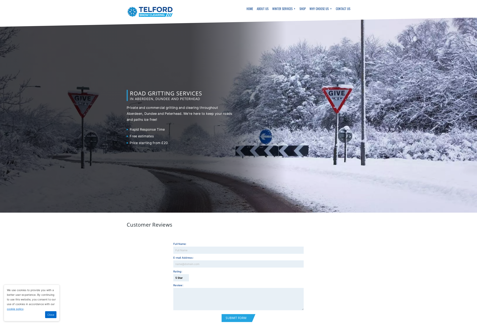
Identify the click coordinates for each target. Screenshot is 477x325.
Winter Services (282, 9)
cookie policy (15, 308)
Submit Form (236, 318)
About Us (262, 9)
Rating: (177, 271)
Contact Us (343, 9)
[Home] (150, 12)
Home (250, 9)
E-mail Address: (183, 257)
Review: (178, 285)
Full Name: (180, 244)
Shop (302, 9)
